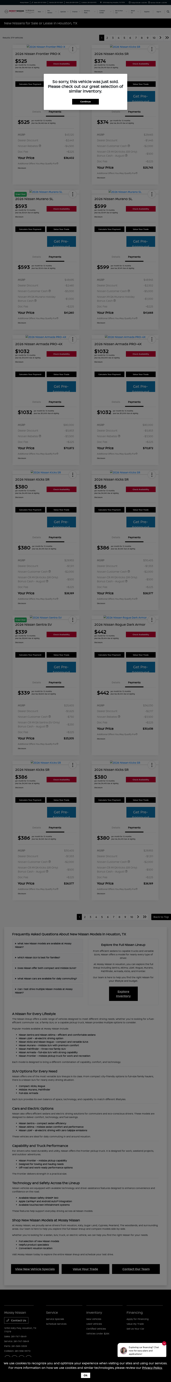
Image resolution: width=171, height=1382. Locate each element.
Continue (85, 101)
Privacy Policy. (152, 1368)
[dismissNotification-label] (164, 1343)
